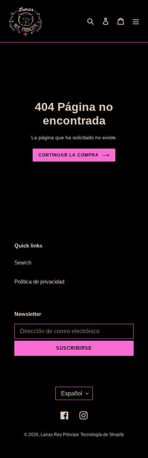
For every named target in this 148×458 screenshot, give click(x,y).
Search (22, 262)
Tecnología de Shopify (102, 434)
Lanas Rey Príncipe (60, 434)
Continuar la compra (68, 155)
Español (71, 393)
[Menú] (135, 21)
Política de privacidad (39, 281)
